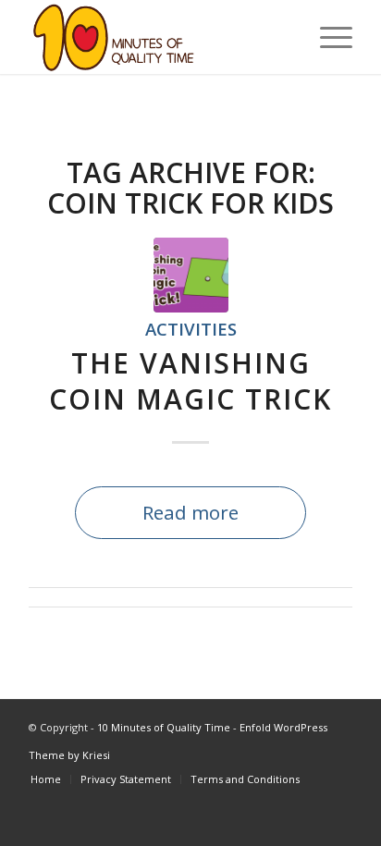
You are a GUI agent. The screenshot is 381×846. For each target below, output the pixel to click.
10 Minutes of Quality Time (163, 727)
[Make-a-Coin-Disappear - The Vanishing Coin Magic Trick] (191, 275)
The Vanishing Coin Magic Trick (190, 381)
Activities (191, 328)
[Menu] (326, 37)
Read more (190, 512)
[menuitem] (45, 779)
